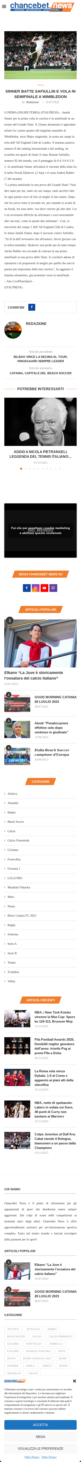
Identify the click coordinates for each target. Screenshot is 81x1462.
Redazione (32, 102)
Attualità (13, 803)
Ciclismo (13, 850)
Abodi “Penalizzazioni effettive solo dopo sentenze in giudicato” (51, 727)
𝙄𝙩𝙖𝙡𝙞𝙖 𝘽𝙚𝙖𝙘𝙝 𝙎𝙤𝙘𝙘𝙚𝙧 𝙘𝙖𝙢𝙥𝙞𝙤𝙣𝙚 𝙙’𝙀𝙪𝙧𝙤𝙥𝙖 (52, 752)
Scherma (13, 934)
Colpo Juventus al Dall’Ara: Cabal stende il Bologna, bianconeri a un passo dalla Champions (55, 1141)
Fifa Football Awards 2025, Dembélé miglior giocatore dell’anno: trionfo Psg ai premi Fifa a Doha (54, 1046)
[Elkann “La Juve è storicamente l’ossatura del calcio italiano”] (40, 643)
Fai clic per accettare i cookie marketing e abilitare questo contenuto (40, 530)
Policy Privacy (32, 1457)
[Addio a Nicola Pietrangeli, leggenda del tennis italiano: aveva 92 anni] (40, 422)
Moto (11, 897)
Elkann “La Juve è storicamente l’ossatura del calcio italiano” (33, 675)
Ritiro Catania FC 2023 (22, 915)
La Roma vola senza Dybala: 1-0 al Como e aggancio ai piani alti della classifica (54, 1077)
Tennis (12, 962)
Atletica (12, 793)
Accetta (40, 1425)
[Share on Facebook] (31, 307)
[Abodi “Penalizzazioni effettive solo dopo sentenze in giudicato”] (17, 729)
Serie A (12, 943)
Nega (40, 1437)
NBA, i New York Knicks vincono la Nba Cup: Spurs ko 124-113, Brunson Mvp (55, 1016)
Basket (12, 812)
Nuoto (11, 906)
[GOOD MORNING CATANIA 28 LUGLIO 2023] (17, 703)
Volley (11, 981)
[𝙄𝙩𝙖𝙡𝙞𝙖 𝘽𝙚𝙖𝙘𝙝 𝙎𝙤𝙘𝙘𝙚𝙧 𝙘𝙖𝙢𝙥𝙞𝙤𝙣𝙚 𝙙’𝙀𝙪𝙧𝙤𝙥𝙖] (17, 756)
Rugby (12, 925)
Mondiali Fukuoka (19, 887)
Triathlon (13, 972)
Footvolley (14, 859)
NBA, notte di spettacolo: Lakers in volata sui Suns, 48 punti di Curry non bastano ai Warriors (54, 1109)
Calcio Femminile (18, 840)
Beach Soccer (16, 821)
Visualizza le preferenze (40, 1448)
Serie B (12, 953)
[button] (74, 1381)
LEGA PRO (15, 878)
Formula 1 (14, 868)
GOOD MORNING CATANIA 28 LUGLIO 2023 (55, 699)
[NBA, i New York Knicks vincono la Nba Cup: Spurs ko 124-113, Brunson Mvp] (17, 1018)
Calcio (11, 831)
